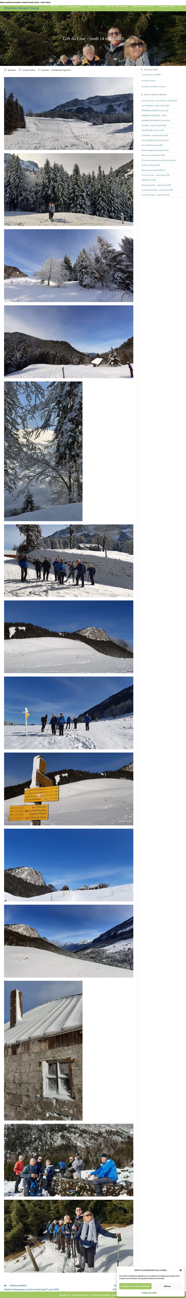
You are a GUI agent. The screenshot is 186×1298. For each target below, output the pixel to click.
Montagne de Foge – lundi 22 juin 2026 (156, 185)
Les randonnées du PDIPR (151, 75)
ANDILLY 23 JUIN (148, 180)
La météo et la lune (149, 81)
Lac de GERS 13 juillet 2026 (152, 145)
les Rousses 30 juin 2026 (151, 165)
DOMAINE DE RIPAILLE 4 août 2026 (156, 121)
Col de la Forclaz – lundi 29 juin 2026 (156, 175)
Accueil (45, 70)
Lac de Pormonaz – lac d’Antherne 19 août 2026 (159, 101)
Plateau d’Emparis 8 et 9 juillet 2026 (155, 150)
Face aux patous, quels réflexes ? (154, 170)
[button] (180, 1270)
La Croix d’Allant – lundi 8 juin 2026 (155, 195)
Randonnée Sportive (61, 70)
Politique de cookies (149, 1293)
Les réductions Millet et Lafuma (153, 87)
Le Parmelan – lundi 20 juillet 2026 (155, 135)
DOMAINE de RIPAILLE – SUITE (154, 115)
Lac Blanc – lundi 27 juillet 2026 (154, 125)
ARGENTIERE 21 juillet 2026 (153, 130)
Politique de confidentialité (100, 1295)
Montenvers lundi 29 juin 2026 (153, 155)
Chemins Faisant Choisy (21, 8)
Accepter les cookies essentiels (135, 1286)
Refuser (167, 1286)
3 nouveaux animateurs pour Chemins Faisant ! (159, 160)
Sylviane (12, 70)
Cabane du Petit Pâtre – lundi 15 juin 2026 (157, 190)
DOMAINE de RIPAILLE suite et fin (155, 111)
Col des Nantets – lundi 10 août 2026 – (156, 106)
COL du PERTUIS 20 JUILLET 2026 (155, 140)
